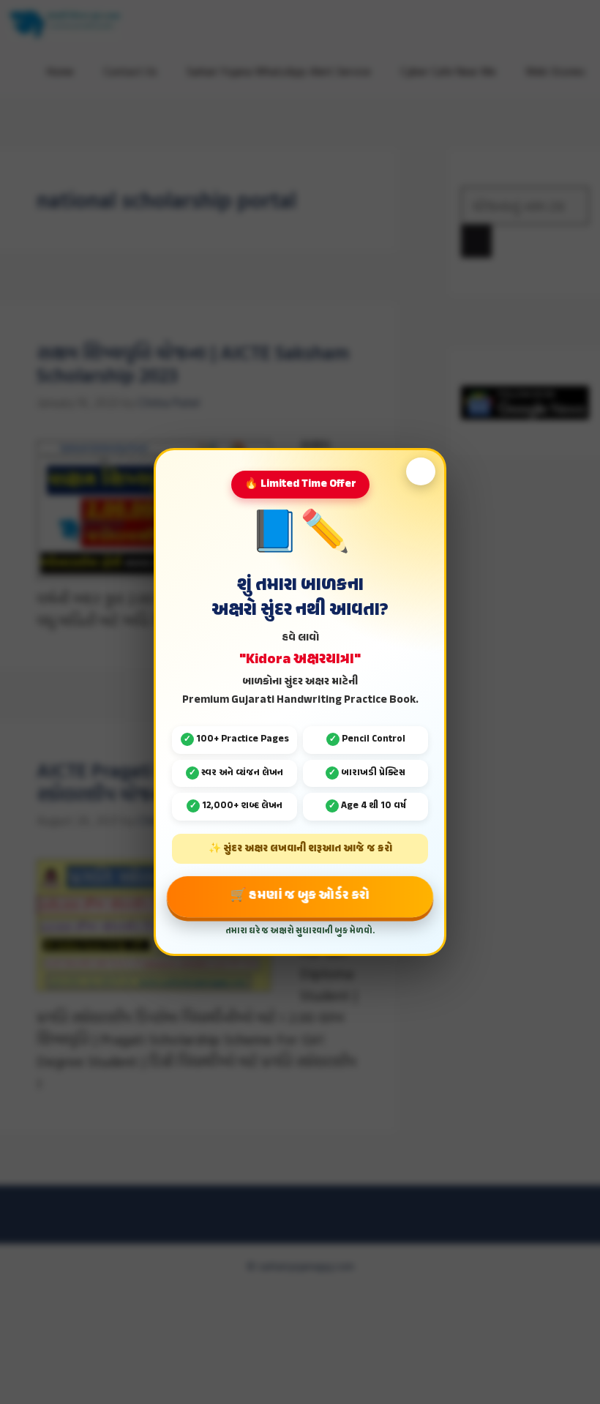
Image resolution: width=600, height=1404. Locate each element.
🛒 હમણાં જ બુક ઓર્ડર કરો (300, 895)
